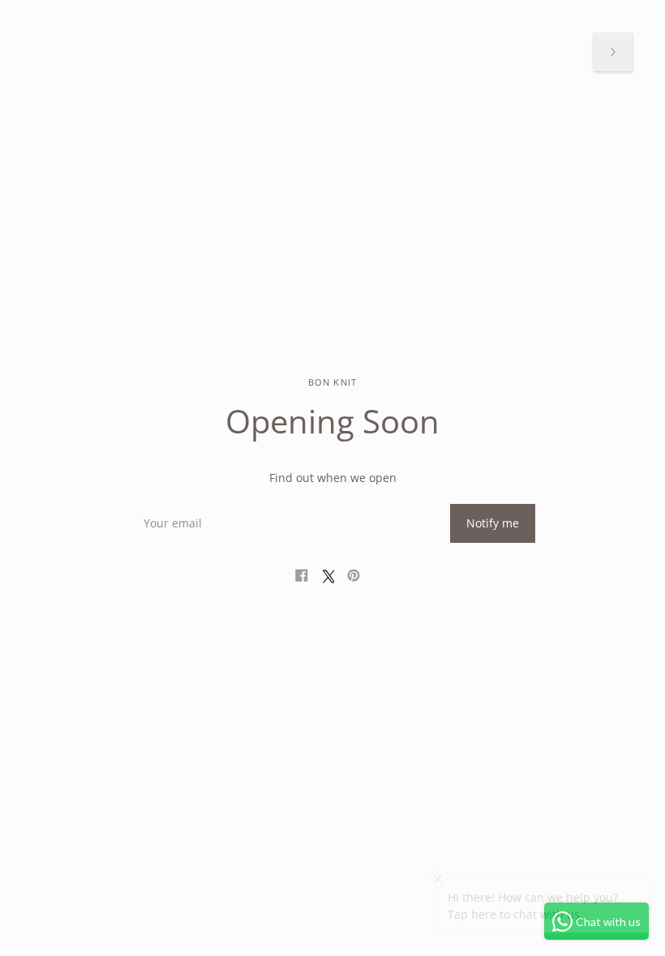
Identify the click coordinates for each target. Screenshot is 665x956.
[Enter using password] (613, 52)
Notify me (492, 523)
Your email (170, 503)
